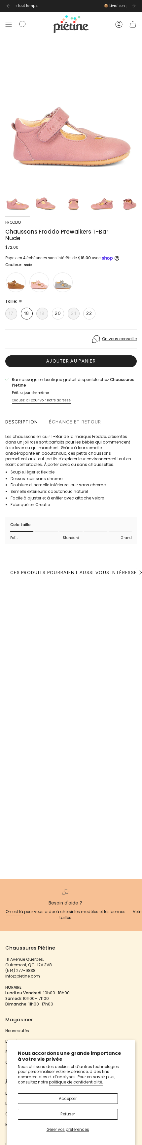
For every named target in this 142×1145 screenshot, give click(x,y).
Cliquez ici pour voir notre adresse (41, 400)
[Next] (134, 6)
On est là (14, 911)
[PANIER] (133, 24)
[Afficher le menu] (8, 24)
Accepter (68, 1098)
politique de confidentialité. (76, 1082)
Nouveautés (17, 1030)
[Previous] (8, 6)
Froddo (13, 222)
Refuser (67, 1114)
